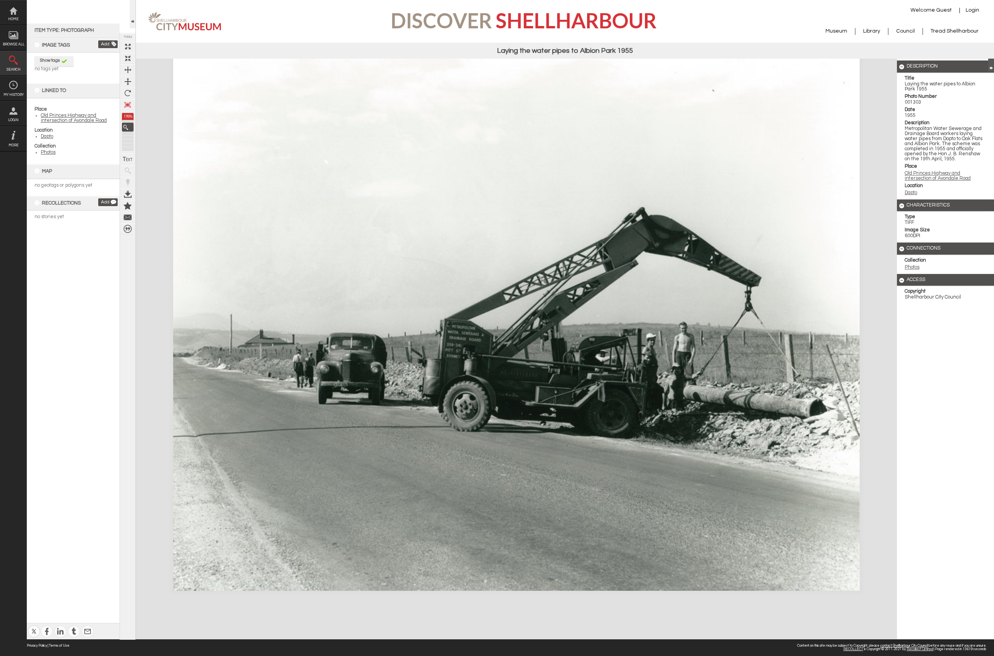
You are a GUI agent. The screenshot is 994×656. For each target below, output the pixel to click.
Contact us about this (128, 217)
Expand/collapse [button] (991, 65)
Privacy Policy (37, 645)
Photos (48, 152)
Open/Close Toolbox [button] (133, 14)
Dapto (47, 136)
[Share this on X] (34, 626)
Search (14, 69)
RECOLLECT (853, 649)
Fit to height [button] (128, 81)
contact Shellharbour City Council (904, 645)
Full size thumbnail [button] (128, 46)
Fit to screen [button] (128, 58)
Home (13, 19)
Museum (836, 31)
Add (105, 44)
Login (13, 120)
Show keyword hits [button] (128, 171)
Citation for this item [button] (128, 229)
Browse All (13, 44)
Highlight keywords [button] (128, 182)
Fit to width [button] (128, 70)
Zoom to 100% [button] (128, 105)
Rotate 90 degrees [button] (128, 93)
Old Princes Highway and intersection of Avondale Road (74, 118)
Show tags (50, 60)
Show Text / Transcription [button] (128, 159)
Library (871, 31)
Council (905, 31)
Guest (944, 10)
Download (128, 194)
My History (13, 95)
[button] (128, 127)
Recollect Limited (920, 649)
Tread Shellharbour (954, 31)
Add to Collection (128, 206)
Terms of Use (59, 645)
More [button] (14, 145)
